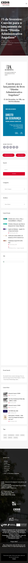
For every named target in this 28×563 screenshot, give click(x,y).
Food (5, 437)
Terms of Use (7, 468)
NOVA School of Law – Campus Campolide (16, 248)
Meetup (10, 437)
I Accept (14, 558)
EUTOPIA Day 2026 (13, 410)
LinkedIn (17, 473)
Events (22, 435)
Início (4, 41)
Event (17, 435)
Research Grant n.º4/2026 (14, 393)
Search (14, 173)
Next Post (20, 155)
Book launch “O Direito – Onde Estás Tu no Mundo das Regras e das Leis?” (16, 417)
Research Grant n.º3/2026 (14, 405)
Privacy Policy (7, 464)
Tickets (15, 437)
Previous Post (8, 155)
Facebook (11, 473)
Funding (5, 463)
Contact (5, 471)
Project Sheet (14, 541)
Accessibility (6, 470)
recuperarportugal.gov (18, 546)
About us (6, 461)
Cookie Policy (7, 466)
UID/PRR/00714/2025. (14, 538)
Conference (11, 435)
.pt (24, 546)
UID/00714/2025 (15, 536)
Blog (9, 41)
